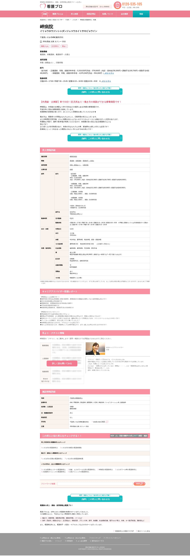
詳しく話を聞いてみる (62, 363)
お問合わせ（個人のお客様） (52, 538)
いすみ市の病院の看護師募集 (72, 448)
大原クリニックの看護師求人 (79, 472)
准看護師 (78, 161)
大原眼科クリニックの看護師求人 (54, 472)
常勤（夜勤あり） (75, 165)
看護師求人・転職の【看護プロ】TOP (51, 20)
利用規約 (70, 541)
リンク (59, 541)
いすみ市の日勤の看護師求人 (53, 459)
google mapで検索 (99, 421)
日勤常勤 (85, 165)
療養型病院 (73, 156)
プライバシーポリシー (113, 538)
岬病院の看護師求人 (106, 469)
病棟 (71, 169)
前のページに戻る (144, 531)
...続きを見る (109, 73)
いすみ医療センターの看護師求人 (54, 469)
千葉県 (67, 20)
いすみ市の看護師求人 (50, 448)
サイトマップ (95, 538)
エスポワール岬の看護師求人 (127, 469)
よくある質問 (82, 541)
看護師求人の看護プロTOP (124, 531)
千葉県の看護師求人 (76, 398)
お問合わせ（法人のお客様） (76, 538)
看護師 (72, 161)
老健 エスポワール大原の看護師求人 (82, 469)
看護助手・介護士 (88, 161)
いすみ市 (74, 20)
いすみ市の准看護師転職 (74, 459)
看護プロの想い (47, 541)
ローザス (101, 541)
